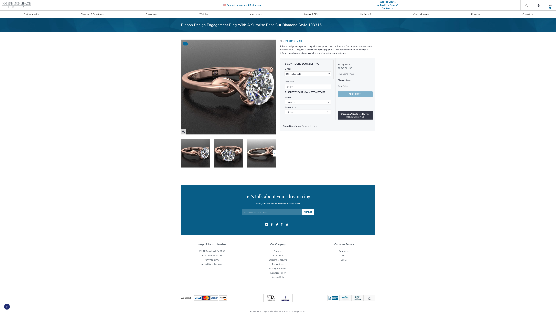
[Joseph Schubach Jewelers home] (16, 5)
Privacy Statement (278, 268)
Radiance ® (365, 14)
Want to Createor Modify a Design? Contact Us (387, 5)
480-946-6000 (212, 260)
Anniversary (256, 14)
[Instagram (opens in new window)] (266, 224)
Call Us (344, 260)
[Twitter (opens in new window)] (277, 224)
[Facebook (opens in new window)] (271, 224)
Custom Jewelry (31, 14)
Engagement (152, 14)
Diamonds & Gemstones (92, 14)
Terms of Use (278, 264)
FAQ (344, 255)
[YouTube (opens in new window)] (287, 224)
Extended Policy (278, 273)
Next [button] (274, 153)
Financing (475, 14)
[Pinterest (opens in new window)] (282, 224)
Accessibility (278, 277)
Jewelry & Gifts (311, 14)
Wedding (204, 14)
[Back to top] (552, 278)
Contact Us (527, 14)
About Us (278, 251)
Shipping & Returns (278, 260)
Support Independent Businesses (243, 5)
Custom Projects (421, 14)
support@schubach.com (212, 264)
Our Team (278, 255)
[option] (195, 153)
